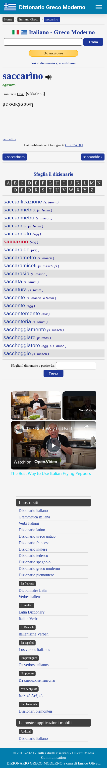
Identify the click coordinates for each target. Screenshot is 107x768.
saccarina (23, 225)
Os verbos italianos (34, 665)
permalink (9, 139)
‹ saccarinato (15, 157)
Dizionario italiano (33, 510)
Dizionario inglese (33, 549)
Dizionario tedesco (33, 555)
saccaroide (21, 249)
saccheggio (26, 353)
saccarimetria (27, 209)
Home (8, 19)
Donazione (53, 53)
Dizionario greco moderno (39, 568)
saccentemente (26, 313)
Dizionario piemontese (36, 575)
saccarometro (28, 257)
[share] (86, 426)
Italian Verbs (28, 618)
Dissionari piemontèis (36, 711)
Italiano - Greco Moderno (62, 32)
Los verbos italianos (34, 649)
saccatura (23, 289)
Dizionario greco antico (37, 536)
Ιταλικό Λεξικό (31, 696)
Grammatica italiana (34, 517)
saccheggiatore (34, 345)
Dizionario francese (34, 543)
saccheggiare (27, 337)
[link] (19, 429)
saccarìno (52, 19)
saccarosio (25, 273)
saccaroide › (92, 157)
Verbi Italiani (29, 523)
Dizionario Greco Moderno (52, 7)
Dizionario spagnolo (35, 562)
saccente (29, 297)
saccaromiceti (31, 265)
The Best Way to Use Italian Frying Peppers (52, 429)
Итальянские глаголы (37, 680)
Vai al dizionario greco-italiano (53, 63)
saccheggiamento (33, 329)
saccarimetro (27, 217)
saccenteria (25, 321)
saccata (21, 281)
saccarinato (22, 233)
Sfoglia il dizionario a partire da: (33, 365)
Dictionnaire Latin (33, 590)
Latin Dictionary (32, 612)
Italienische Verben (34, 634)
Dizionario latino (32, 530)
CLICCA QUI (74, 145)
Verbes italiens (30, 597)
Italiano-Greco (29, 19)
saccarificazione (30, 201)
